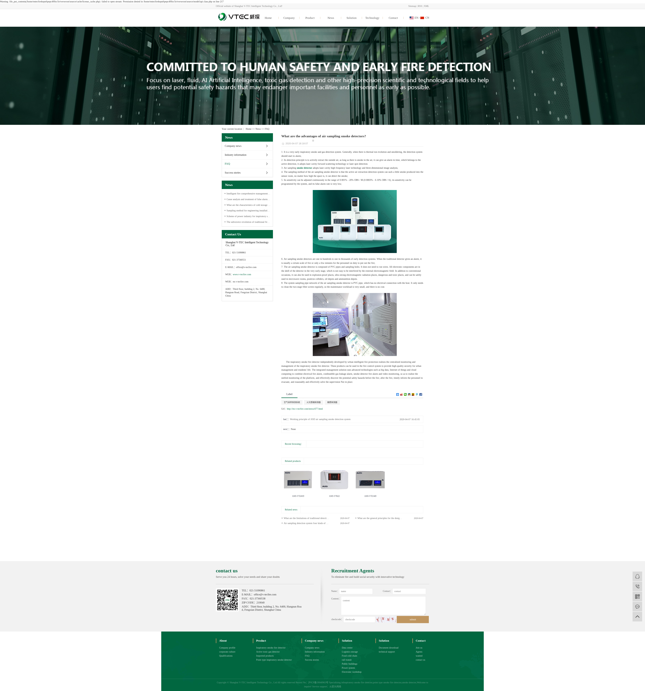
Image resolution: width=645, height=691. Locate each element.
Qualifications (225, 656)
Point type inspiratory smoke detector (274, 660)
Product (310, 17)
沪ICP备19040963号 (318, 682)
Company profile (227, 647)
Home (268, 17)
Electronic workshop (351, 672)
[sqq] (409, 394)
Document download (388, 647)
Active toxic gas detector (268, 652)
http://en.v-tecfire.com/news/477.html (305, 409)
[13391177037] (637, 586)
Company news (233, 145)
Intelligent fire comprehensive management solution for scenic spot (248, 193)
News (331, 17)
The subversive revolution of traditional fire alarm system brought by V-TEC (248, 222)
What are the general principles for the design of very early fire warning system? (390, 518)
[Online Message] (637, 606)
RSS (420, 6)
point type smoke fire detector (387, 682)
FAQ (267, 129)
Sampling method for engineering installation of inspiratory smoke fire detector (248, 210)
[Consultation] (637, 576)
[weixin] (405, 394)
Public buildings (349, 664)
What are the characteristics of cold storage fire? (248, 205)
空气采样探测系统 (292, 402)
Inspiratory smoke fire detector (271, 647)
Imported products (265, 656)
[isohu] (413, 394)
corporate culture (227, 652)
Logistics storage (350, 652)
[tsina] (401, 394)
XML (426, 6)
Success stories (233, 172)
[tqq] (417, 394)
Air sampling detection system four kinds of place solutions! (312, 523)
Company (289, 17)
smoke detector (409, 682)
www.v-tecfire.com (242, 274)
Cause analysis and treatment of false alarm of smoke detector (248, 199)
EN (416, 17)
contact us (420, 660)
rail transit (347, 660)
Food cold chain (349, 656)
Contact (393, 17)
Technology (372, 17)
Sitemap (412, 6)
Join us (419, 647)
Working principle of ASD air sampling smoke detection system (320, 419)
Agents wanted (419, 654)
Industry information (235, 154)
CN (427, 17)
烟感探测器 (332, 402)
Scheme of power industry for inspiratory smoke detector (248, 216)
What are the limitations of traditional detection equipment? (312, 518)
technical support (387, 652)
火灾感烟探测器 (314, 402)
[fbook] (420, 394)
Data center (347, 647)
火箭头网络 (335, 686)
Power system (348, 668)
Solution (352, 17)
